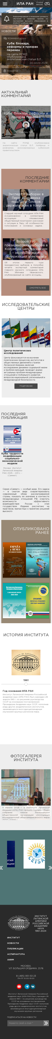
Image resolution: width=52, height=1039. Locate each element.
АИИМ (10, 960)
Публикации (15, 949)
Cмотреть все (38, 288)
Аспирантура (16, 954)
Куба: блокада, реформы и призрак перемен (22, 46)
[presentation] (50, 867)
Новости (13, 943)
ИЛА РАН (25, 4)
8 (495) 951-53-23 (26, 976)
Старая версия (39, 3)
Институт (13, 938)
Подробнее (26, 386)
